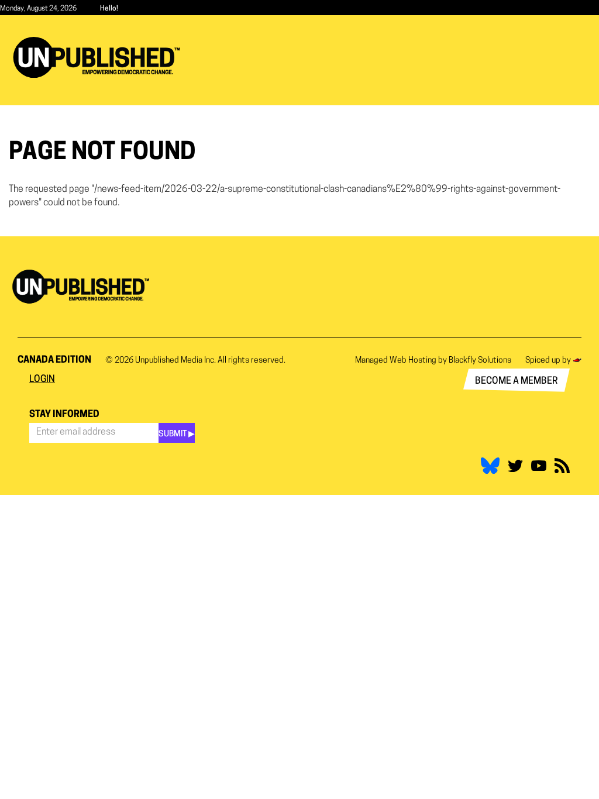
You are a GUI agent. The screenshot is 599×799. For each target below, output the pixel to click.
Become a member (516, 381)
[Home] (101, 57)
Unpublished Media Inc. (175, 360)
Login (42, 379)
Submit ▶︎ (177, 434)
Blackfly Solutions (480, 360)
